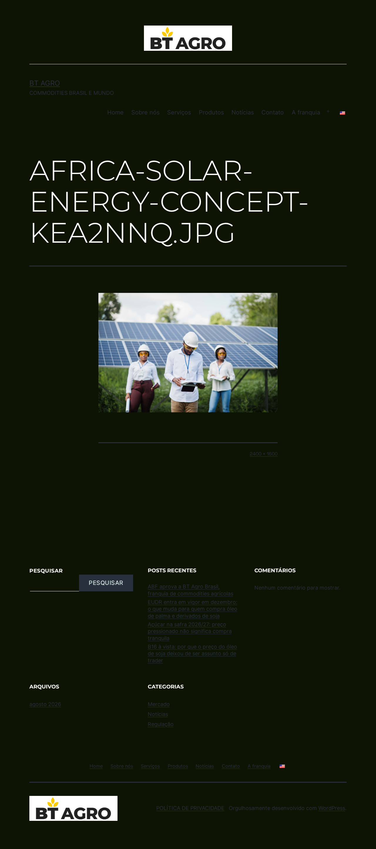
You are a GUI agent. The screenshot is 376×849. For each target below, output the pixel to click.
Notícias (242, 112)
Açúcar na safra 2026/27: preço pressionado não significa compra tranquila (190, 631)
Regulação (161, 724)
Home (115, 112)
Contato (272, 112)
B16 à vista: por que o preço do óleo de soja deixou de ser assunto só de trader (192, 654)
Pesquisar (46, 571)
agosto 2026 (45, 704)
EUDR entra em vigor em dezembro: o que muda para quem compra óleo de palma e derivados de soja (192, 609)
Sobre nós (145, 112)
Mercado (159, 704)
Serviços (179, 112)
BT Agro (44, 83)
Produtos (211, 112)
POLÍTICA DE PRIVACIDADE (190, 808)
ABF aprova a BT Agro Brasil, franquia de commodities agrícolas (190, 589)
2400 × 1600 (264, 454)
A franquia (306, 112)
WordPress (331, 808)
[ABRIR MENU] (328, 111)
